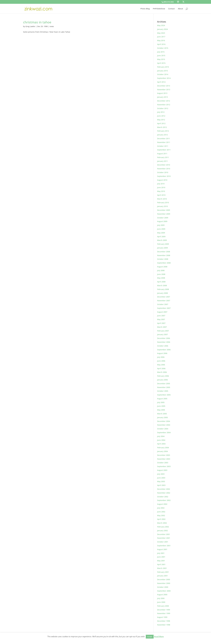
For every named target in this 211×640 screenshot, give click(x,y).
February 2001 (163, 572)
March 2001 (162, 568)
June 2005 (161, 406)
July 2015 (160, 52)
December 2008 (163, 251)
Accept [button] (149, 636)
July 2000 (160, 598)
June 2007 (161, 315)
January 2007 (162, 334)
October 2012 (162, 108)
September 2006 (164, 349)
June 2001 (161, 557)
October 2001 (162, 542)
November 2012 (163, 104)
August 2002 (162, 504)
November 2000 (163, 583)
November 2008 (163, 255)
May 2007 (161, 319)
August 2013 (162, 93)
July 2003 (160, 474)
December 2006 (163, 338)
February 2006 (163, 376)
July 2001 (160, 553)
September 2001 (164, 545)
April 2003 (161, 485)
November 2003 (163, 459)
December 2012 (163, 101)
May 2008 (161, 278)
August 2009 (162, 221)
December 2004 (163, 421)
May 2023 (161, 33)
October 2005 (162, 391)
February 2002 (163, 527)
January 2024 (162, 29)
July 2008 (160, 270)
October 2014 (162, 74)
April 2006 (161, 368)
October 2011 (162, 146)
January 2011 (162, 161)
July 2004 (160, 436)
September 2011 (164, 150)
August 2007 (162, 312)
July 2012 (160, 112)
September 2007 (164, 308)
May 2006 (161, 365)
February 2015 (163, 67)
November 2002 (163, 493)
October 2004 (162, 429)
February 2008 (163, 289)
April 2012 (161, 123)
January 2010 (162, 206)
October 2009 (162, 218)
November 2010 (163, 168)
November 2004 (163, 425)
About (180, 9)
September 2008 (164, 263)
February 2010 (163, 202)
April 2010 (161, 195)
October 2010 (162, 172)
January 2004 (162, 451)
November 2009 (163, 214)
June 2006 (161, 361)
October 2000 (162, 587)
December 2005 (163, 383)
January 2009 (162, 248)
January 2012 (162, 135)
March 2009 (162, 240)
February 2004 (163, 447)
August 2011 (162, 153)
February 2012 (163, 131)
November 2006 (163, 342)
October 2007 (162, 304)
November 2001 (163, 538)
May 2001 (161, 560)
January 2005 (162, 417)
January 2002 (162, 530)
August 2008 (162, 266)
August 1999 (162, 617)
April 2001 (161, 564)
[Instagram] (178, 2)
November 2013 (163, 89)
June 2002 (161, 512)
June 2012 (161, 116)
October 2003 (162, 462)
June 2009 (161, 229)
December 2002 (163, 489)
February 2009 (163, 244)
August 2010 (162, 180)
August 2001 (162, 549)
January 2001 (162, 576)
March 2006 (162, 372)
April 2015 (161, 63)
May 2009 (161, 233)
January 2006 (162, 380)
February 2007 (163, 331)
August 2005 (162, 398)
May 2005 (161, 410)
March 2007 (162, 327)
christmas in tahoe (37, 22)
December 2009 (163, 210)
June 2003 (161, 478)
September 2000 (164, 591)
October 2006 (162, 346)
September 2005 (164, 395)
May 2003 (161, 481)
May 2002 (161, 515)
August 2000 (162, 594)
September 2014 (164, 78)
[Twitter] (183, 2)
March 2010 (162, 199)
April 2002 (161, 519)
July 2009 (160, 225)
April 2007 (161, 323)
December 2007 (163, 297)
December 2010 (163, 165)
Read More (159, 636)
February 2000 (163, 606)
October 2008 (162, 259)
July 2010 (160, 183)
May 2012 (161, 119)
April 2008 (161, 282)
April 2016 (161, 44)
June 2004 (161, 440)
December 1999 (163, 610)
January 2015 (162, 71)
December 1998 (163, 621)
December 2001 (163, 534)
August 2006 (162, 353)
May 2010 (161, 191)
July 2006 (160, 357)
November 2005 (163, 387)
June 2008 (161, 274)
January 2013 (162, 97)
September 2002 (164, 500)
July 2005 (160, 402)
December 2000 (163, 579)
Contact (171, 9)
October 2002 (162, 496)
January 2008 (162, 293)
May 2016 (161, 40)
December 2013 (163, 86)
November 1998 (163, 625)
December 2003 (163, 455)
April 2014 (161, 82)
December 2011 (163, 138)
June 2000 (161, 602)
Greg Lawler (30, 26)
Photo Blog (145, 9)
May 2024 (161, 25)
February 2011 (163, 157)
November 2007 (163, 300)
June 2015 (161, 55)
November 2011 (163, 142)
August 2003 (162, 470)
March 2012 (162, 127)
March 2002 (162, 523)
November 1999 (163, 613)
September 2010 (164, 176)
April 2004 (161, 444)
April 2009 (161, 236)
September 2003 (164, 466)
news (52, 26)
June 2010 (161, 187)
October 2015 (162, 48)
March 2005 (162, 413)
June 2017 (161, 36)
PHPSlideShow (159, 9)
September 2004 (164, 432)
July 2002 (160, 508)
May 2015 (161, 59)
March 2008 (162, 285)
